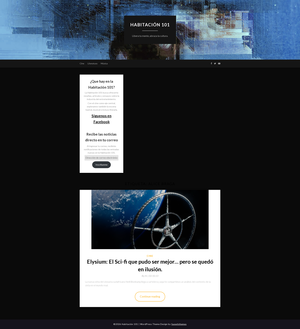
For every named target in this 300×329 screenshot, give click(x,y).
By (145, 275)
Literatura (92, 63)
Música (104, 63)
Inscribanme (101, 164)
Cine (82, 63)
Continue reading (150, 296)
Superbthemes (179, 324)
